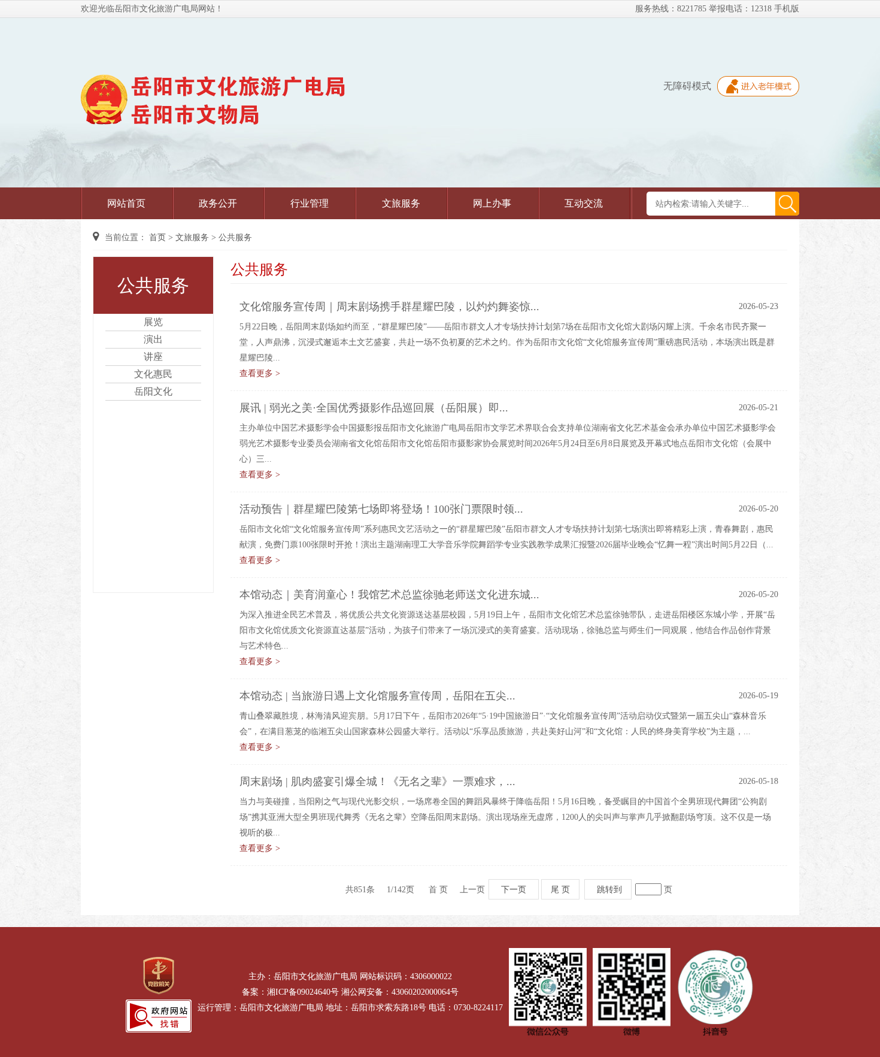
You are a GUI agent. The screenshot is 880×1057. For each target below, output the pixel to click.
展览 (153, 322)
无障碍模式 (687, 86)
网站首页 (126, 203)
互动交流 (584, 203)
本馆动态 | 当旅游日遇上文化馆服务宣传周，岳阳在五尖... (377, 696)
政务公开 (218, 203)
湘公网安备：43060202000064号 (400, 992)
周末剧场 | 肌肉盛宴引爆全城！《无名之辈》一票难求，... (377, 782)
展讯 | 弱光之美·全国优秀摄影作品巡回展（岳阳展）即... (373, 408)
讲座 (153, 357)
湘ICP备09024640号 (303, 992)
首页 (157, 237)
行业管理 (309, 203)
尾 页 (560, 889)
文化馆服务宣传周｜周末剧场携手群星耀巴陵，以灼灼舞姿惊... (389, 307)
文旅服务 (401, 203)
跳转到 (609, 889)
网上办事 (492, 203)
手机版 (786, 8)
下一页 (513, 889)
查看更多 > (259, 373)
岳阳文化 (153, 391)
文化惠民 (153, 374)
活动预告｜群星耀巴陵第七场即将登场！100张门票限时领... (381, 509)
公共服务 (235, 237)
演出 (153, 339)
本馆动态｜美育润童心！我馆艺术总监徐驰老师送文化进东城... (389, 595)
